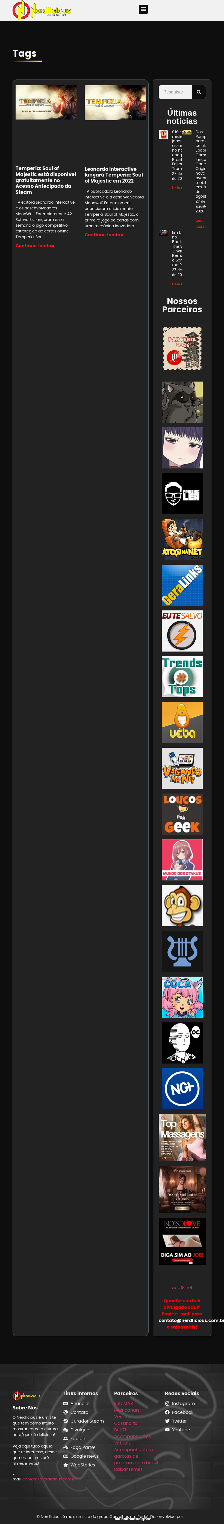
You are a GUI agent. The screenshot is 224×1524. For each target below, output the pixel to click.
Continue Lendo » (35, 246)
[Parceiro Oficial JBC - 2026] (182, 348)
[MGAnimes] (182, 448)
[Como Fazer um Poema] (182, 952)
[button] (143, 9)
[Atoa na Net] (182, 540)
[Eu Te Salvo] (182, 631)
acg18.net (182, 1287)
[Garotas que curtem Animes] (182, 998)
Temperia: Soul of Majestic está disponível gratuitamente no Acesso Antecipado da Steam (46, 180)
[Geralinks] (182, 586)
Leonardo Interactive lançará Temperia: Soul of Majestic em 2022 (114, 175)
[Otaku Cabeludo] (182, 1043)
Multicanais (126, 1410)
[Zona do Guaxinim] (182, 403)
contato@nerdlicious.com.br (49, 1479)
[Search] (199, 92)
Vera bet (123, 1417)
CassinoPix (125, 1423)
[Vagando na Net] (182, 769)
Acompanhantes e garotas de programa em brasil (136, 1456)
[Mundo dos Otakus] (182, 860)
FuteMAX (123, 1403)
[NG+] (182, 1089)
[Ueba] (182, 723)
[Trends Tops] (182, 677)
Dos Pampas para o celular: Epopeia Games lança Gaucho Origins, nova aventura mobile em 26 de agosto (204, 164)
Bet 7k (120, 1430)
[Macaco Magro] (182, 906)
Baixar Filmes (128, 1469)
